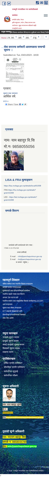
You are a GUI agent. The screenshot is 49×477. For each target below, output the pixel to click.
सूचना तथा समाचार (10, 93)
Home (3, 38)
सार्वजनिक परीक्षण (11, 375)
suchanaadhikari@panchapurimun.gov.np (25, 417)
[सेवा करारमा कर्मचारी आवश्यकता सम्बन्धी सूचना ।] (14, 71)
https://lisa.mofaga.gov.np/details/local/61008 (22, 186)
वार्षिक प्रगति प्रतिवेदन (13, 363)
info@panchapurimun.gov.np (30, 256)
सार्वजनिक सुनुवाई (11, 371)
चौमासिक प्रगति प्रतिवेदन (14, 367)
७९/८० (5, 101)
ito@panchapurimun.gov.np (29, 259)
